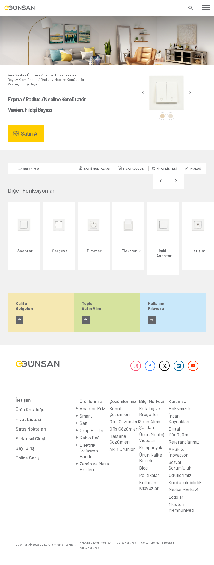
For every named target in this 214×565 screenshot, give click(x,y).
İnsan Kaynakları (179, 418)
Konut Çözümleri (119, 411)
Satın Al (30, 133)
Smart (86, 416)
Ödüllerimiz (180, 475)
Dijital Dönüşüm (178, 431)
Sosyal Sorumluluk (180, 465)
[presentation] (143, 92)
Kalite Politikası (89, 547)
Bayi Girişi (25, 448)
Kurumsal (178, 401)
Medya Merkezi (183, 489)
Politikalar (149, 475)
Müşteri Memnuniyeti (181, 507)
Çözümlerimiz (122, 401)
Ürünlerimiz (91, 401)
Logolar (176, 497)
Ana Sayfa (16, 75)
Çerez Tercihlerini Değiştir (157, 542)
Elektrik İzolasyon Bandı (89, 450)
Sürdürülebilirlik (185, 482)
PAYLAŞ (195, 168)
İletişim (23, 400)
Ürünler (32, 75)
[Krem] (170, 116)
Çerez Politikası (126, 542)
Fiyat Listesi (28, 419)
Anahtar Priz (51, 75)
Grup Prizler (92, 430)
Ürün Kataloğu (30, 409)
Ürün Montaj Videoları (151, 437)
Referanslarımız (184, 442)
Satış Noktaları (31, 429)
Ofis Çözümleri (124, 429)
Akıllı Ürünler (122, 449)
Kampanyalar (152, 447)
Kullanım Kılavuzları (149, 485)
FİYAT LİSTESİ (167, 168)
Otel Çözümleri (124, 421)
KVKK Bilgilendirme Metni (96, 542)
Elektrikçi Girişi (30, 438)
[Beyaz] (162, 116)
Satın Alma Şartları (149, 424)
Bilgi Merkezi (151, 401)
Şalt (84, 423)
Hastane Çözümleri (119, 439)
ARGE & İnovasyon (178, 452)
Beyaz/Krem (17, 79)
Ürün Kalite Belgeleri (150, 457)
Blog (143, 468)
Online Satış (28, 457)
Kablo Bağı (90, 437)
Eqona (69, 75)
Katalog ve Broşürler (149, 411)
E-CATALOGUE (133, 168)
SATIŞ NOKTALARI (97, 168)
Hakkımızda (180, 408)
